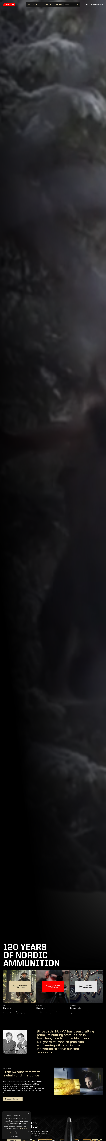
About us (59, 4)
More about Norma (11, 1099)
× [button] (28, 1113)
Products (36, 4)
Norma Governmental (96, 4)
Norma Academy (47, 4)
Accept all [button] (10, 1132)
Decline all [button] (23, 1132)
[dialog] (16, 1125)
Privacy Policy (24, 1128)
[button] (16, 1137)
